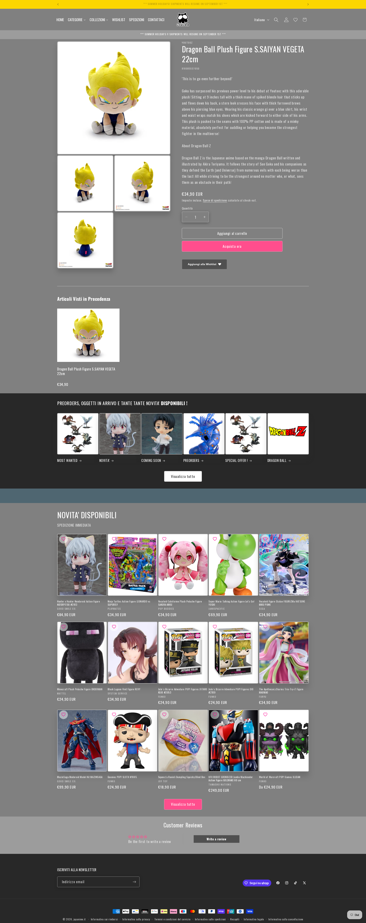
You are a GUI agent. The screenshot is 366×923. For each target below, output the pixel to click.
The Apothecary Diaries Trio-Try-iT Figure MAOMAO (281, 691)
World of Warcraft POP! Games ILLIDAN (279, 777)
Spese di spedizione (215, 200)
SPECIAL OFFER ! (236, 460)
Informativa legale (254, 919)
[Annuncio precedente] (58, 4)
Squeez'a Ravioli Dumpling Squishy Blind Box (181, 777)
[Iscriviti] (134, 882)
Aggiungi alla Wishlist (202, 264)
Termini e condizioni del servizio (172, 919)
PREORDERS (191, 460)
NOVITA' (104, 460)
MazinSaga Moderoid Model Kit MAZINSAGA (80, 777)
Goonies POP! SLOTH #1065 (122, 777)
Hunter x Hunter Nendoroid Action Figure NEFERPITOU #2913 (78, 603)
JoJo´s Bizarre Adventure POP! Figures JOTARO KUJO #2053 (182, 691)
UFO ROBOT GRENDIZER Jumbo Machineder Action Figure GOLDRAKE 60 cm (231, 778)
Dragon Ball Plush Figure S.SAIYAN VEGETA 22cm (86, 371)
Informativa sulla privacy (136, 919)
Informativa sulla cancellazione (285, 919)
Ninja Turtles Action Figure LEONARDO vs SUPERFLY (129, 603)
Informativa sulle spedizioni (210, 919)
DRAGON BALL (277, 460)
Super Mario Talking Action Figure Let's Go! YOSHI (231, 603)
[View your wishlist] (295, 20)
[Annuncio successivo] (308, 4)
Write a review (216, 839)
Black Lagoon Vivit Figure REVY (124, 689)
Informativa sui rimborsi (104, 919)
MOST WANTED (67, 460)
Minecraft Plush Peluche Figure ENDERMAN (79, 689)
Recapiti (234, 919)
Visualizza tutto (183, 476)
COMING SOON (151, 460)
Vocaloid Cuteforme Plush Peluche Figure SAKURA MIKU (180, 603)
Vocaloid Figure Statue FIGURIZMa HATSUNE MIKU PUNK (282, 603)
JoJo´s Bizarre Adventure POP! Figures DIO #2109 (231, 691)
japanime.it (80, 919)
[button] (276, 20)
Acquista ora (232, 246)
